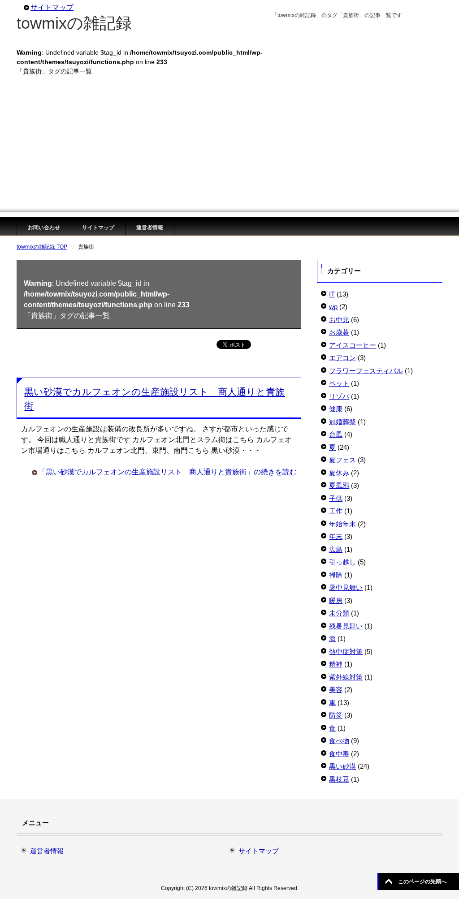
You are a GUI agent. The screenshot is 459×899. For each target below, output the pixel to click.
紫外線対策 (346, 677)
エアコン (342, 357)
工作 (335, 511)
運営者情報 (149, 227)
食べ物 (339, 740)
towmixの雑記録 (74, 23)
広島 (335, 549)
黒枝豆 (339, 779)
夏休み (339, 473)
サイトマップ (98, 227)
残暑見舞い (346, 626)
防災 (335, 715)
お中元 (339, 319)
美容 (335, 689)
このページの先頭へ (422, 881)
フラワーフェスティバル (366, 370)
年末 (335, 536)
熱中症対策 (346, 651)
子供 (335, 498)
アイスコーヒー (352, 345)
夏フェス (342, 460)
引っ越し (342, 562)
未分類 (339, 613)
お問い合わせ (44, 227)
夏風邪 (339, 485)
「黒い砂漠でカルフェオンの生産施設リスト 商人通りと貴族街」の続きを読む (168, 472)
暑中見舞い (346, 587)
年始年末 (342, 524)
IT (332, 294)
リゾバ (339, 396)
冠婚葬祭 (342, 422)
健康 (335, 409)
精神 (335, 664)
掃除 (335, 575)
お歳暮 (339, 332)
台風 (335, 434)
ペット (339, 383)
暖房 (335, 600)
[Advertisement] (229, 149)
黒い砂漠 (342, 766)
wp (333, 306)
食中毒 (339, 753)
